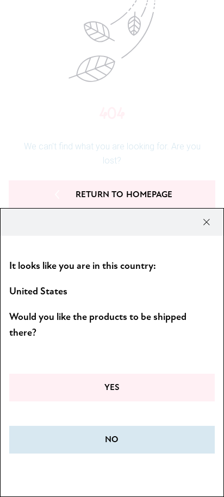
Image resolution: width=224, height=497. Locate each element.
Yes (112, 387)
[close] (206, 222)
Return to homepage (124, 194)
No (112, 439)
